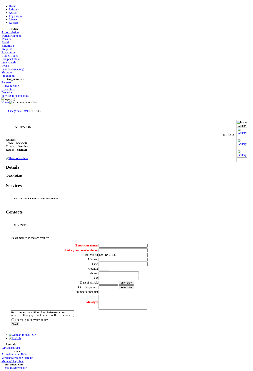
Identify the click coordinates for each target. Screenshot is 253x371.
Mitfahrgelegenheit (12, 361)
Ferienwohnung (11, 35)
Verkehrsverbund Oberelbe (17, 357)
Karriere (14, 22)
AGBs (12, 12)
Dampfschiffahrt (11, 59)
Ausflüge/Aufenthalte (14, 367)
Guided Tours (9, 55)
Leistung (14, 9)
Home (12, 6)
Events (5, 65)
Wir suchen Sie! (10, 347)
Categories (14, 110)
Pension (6, 39)
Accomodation (10, 32)
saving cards (8, 62)
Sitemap (13, 19)
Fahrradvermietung (12, 69)
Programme (8, 75)
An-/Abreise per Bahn (14, 354)
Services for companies (15, 95)
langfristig (8, 45)
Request (7, 49)
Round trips (8, 52)
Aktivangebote (10, 85)
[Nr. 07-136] (242, 132)
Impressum (15, 16)
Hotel (5, 42)
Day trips (6, 92)
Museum (6, 72)
